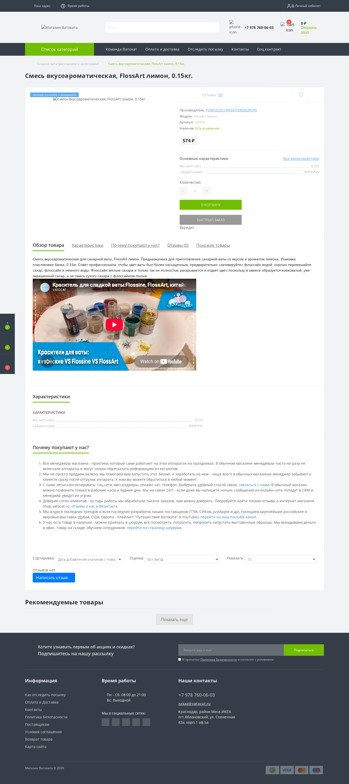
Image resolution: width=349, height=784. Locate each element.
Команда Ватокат (121, 49)
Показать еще (174, 619)
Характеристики (87, 245)
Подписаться (304, 650)
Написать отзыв (52, 577)
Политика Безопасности (218, 659)
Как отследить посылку (45, 694)
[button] (41, 6)
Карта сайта (35, 746)
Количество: (190, 182)
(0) (220, 94)
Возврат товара (39, 739)
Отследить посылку (205, 49)
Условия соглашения (43, 731)
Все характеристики (301, 158)
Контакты (240, 49)
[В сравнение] (316, 94)
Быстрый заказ (211, 219)
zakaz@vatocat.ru (194, 703)
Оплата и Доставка (42, 702)
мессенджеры (126, 484)
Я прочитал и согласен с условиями (228, 659)
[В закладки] (301, 94)
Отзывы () (178, 245)
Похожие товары (213, 245)
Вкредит (187, 227)
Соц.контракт (269, 49)
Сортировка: (44, 558)
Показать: (235, 558)
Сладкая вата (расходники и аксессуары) (68, 64)
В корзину (210, 204)
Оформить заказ (309, 29)
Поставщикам (37, 724)
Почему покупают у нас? (135, 245)
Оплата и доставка (162, 49)
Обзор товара (48, 245)
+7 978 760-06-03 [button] (197, 695)
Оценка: (137, 558)
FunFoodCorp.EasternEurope (231, 110)
